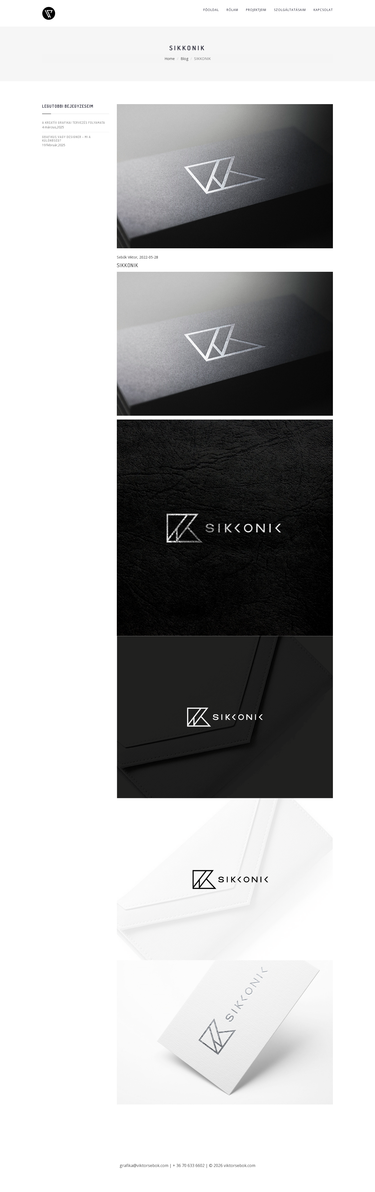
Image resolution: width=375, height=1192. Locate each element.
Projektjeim (256, 10)
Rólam (232, 10)
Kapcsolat (323, 10)
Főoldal (211, 10)
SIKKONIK (127, 265)
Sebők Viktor (127, 257)
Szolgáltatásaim (290, 10)
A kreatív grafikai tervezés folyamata (73, 123)
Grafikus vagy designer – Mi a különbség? (66, 138)
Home (170, 58)
